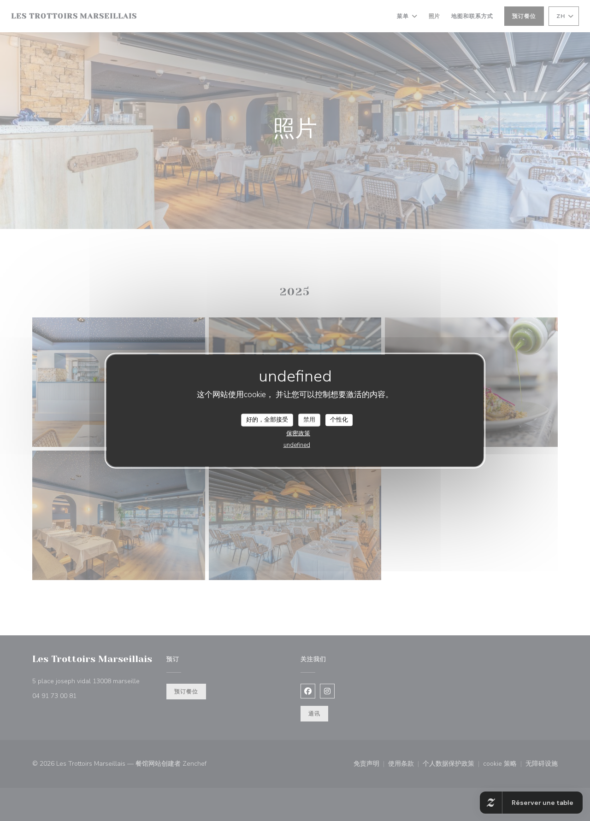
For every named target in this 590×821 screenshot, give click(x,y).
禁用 (309, 420)
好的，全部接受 (267, 420)
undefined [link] (296, 444)
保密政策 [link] (298, 433)
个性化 (339, 420)
